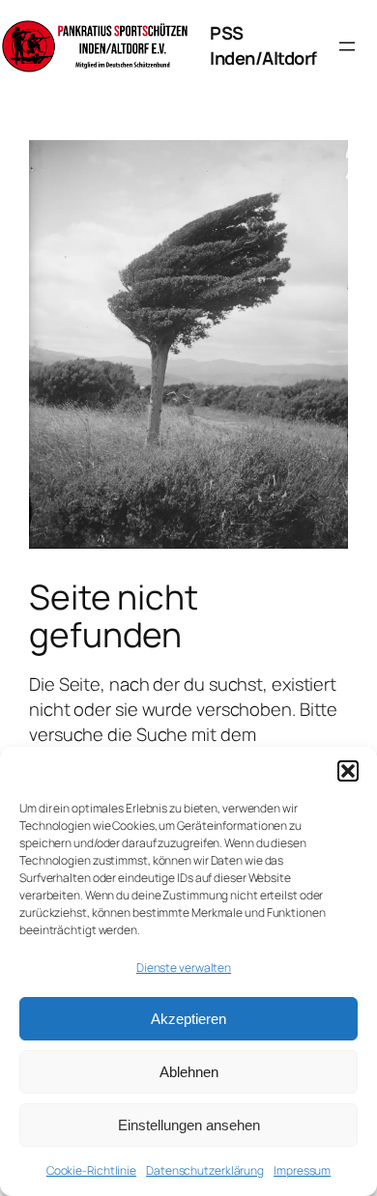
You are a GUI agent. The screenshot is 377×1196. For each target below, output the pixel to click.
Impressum (302, 1170)
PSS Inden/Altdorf (263, 45)
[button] (348, 771)
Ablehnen (189, 1072)
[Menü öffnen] (347, 46)
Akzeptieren (188, 1019)
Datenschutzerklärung (205, 1170)
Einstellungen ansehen (189, 1125)
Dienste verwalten (183, 967)
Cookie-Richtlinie (91, 1170)
